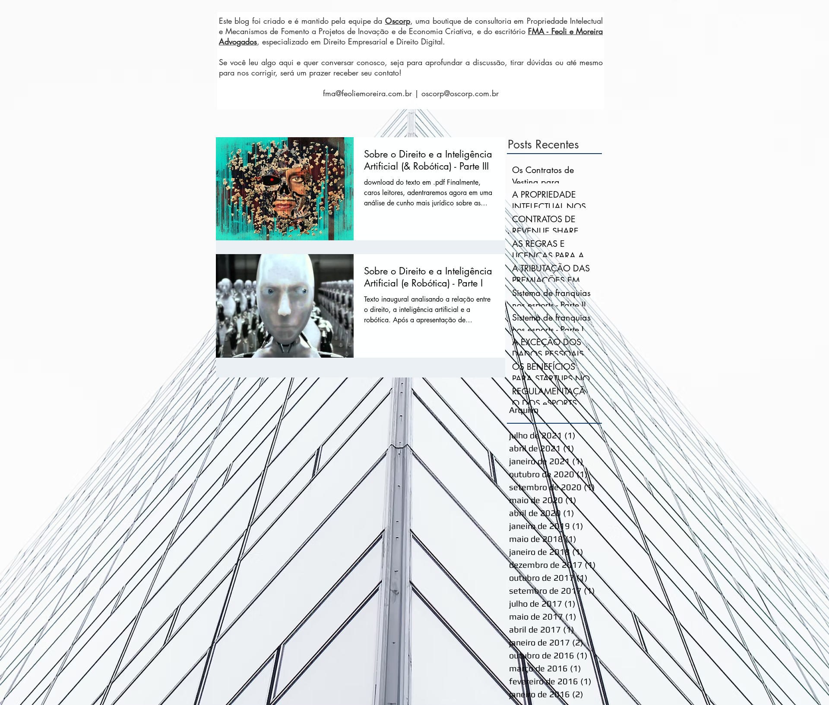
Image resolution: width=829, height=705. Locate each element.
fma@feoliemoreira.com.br (367, 93)
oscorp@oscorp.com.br (460, 93)
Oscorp (397, 21)
